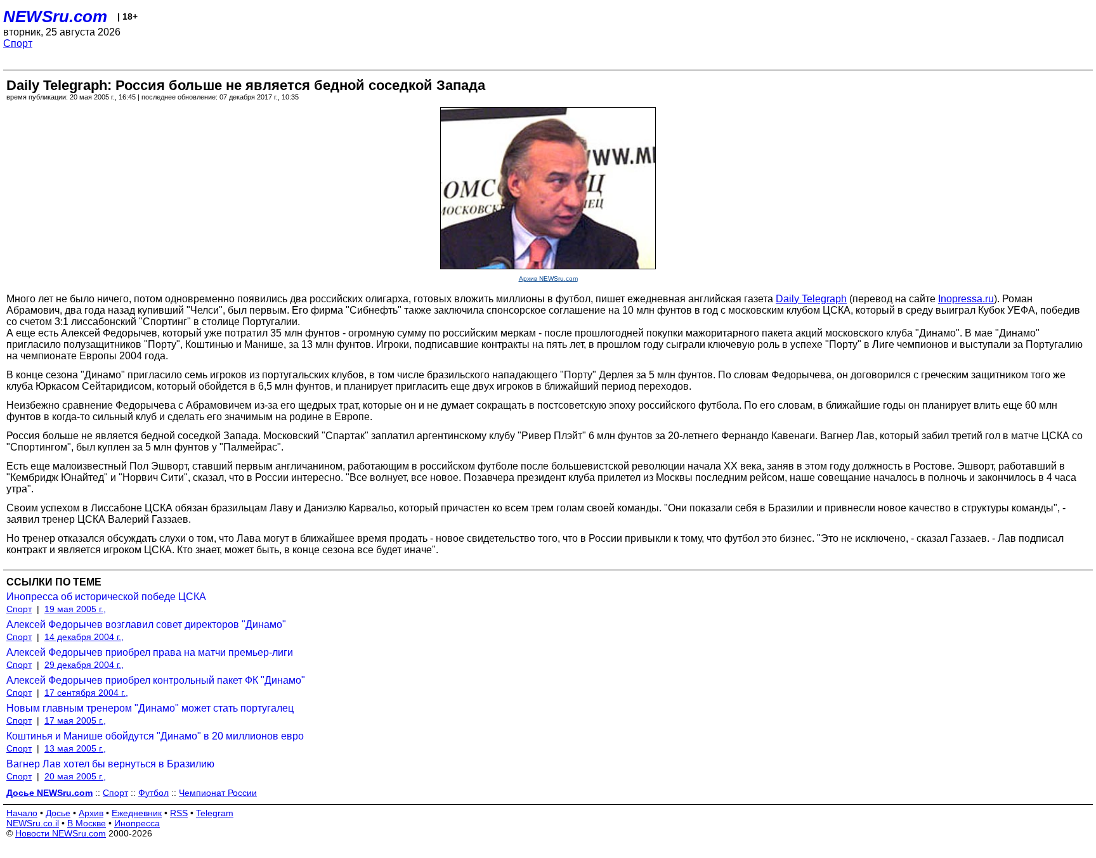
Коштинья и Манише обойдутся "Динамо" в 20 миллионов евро (155, 736)
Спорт (17, 43)
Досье (58, 813)
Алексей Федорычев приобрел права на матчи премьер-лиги (149, 652)
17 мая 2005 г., (75, 720)
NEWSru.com (55, 16)
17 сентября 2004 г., (86, 693)
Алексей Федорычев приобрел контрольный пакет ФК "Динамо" (155, 680)
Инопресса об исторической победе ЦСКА (106, 596)
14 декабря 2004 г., (84, 637)
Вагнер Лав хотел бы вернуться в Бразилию (110, 764)
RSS (179, 813)
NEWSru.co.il (32, 823)
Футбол (153, 793)
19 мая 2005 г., (75, 609)
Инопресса (137, 823)
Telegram (214, 813)
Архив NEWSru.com (548, 278)
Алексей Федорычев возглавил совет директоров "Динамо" (146, 624)
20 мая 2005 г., (75, 776)
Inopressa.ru (966, 298)
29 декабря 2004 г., (84, 665)
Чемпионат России (218, 793)
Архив (91, 813)
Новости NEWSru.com (60, 833)
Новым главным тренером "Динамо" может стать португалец (150, 708)
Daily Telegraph (811, 298)
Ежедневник (137, 813)
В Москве (86, 823)
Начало (21, 813)
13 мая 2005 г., (75, 748)
